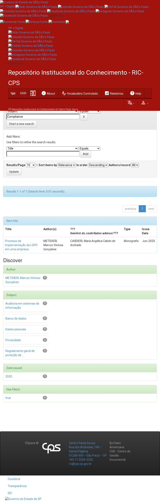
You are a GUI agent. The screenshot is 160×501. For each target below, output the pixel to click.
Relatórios (113, 93)
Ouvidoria (14, 479)
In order (82, 165)
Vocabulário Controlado (79, 93)
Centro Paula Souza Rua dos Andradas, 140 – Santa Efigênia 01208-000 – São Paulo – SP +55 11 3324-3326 (88, 451)
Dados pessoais (15, 329)
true (8, 398)
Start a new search (21, 124)
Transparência (17, 486)
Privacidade (13, 340)
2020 (8, 376)
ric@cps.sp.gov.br (80, 463)
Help (135, 93)
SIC (10, 493)
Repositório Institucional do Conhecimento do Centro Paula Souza (45, 109)
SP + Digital (7, 6)
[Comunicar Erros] (67, 21)
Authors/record (119, 165)
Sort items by (48, 165)
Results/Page (15, 165)
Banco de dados (15, 318)
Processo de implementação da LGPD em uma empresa (21, 245)
